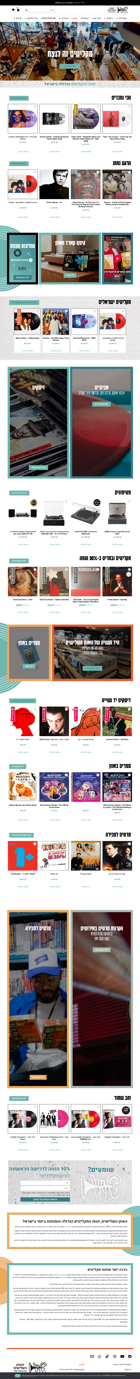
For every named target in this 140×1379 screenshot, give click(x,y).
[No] (136, 1375)
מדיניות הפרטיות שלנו (48, 1195)
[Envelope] (92, 1356)
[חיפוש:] (40, 10)
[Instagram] (114, 1356)
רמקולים (55, 1275)
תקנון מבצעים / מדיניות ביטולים (72, 1369)
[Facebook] (129, 1356)
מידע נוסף (86, 886)
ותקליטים (68, 1226)
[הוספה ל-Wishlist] (129, 106)
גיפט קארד (96, 18)
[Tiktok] (107, 1356)
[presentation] (40, 10)
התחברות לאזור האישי (122, 1364)
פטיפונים (85, 18)
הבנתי (17, 1375)
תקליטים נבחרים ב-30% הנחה (105, 557)
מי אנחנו (128, 1369)
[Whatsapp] (99, 1356)
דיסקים (63, 1277)
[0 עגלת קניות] (18, 9)
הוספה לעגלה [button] (117, 151)
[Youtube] (122, 1356)
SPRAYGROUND (48, 18)
